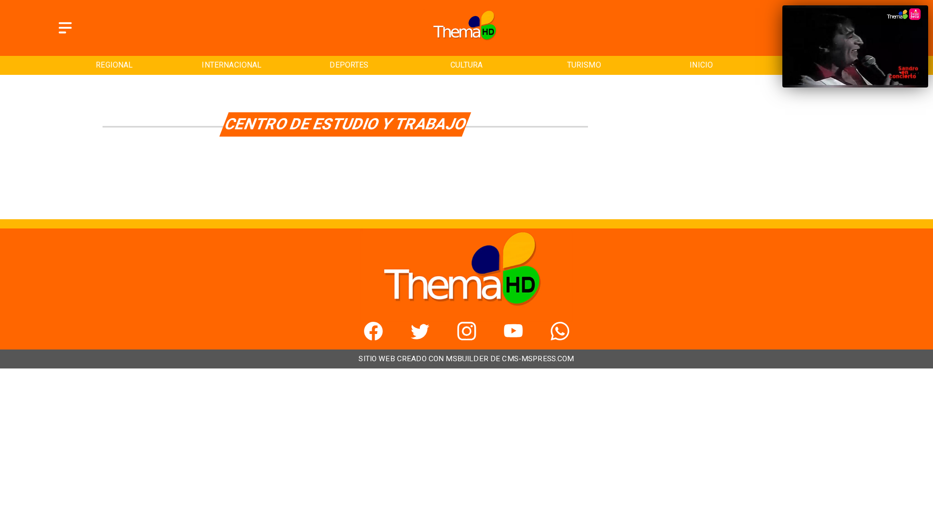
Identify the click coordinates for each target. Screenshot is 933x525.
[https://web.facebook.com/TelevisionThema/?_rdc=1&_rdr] (373, 337)
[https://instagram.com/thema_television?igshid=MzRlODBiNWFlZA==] (466, 337)
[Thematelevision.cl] (65, 34)
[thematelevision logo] (466, 43)
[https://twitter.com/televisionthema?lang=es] (420, 337)
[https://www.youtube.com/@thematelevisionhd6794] (513, 337)
